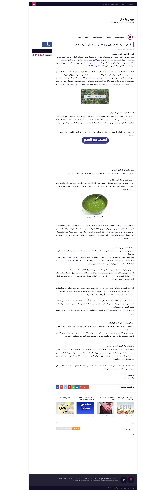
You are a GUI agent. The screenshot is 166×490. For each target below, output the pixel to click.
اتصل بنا (105, 4)
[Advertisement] (63, 20)
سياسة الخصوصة (114, 4)
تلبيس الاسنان (97, 37)
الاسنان (108, 37)
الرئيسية (131, 4)
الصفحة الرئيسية (118, 49)
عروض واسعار (127, 19)
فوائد (86, 37)
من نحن (124, 4)
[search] (34, 4)
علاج (79, 37)
